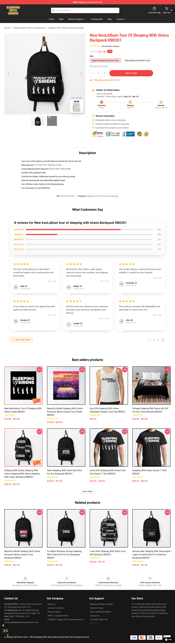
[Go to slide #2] (52, 121)
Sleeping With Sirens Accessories (29, 28)
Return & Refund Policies (100, 612)
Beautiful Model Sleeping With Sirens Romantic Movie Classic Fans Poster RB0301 (65, 411)
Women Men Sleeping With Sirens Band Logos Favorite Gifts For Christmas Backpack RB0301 (151, 554)
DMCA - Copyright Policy (58, 616)
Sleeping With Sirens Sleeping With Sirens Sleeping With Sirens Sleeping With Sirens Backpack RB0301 (22, 473)
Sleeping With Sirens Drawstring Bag (66, 28)
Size (91, 56)
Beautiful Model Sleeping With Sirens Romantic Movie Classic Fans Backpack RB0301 (22, 554)
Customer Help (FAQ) (99, 619)
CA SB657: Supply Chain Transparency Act (65, 619)
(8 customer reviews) (110, 46)
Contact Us (94, 616)
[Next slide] (81, 74)
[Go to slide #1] (37, 121)
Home (7, 28)
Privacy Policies (54, 612)
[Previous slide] (8, 74)
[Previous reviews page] (149, 340)
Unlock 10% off (5, 630)
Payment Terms (96, 608)
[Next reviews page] (162, 340)
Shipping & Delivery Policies (101, 604)
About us (51, 604)
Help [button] (170, 640)
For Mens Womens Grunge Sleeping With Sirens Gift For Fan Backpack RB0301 (64, 554)
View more (87, 492)
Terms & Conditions (56, 608)
